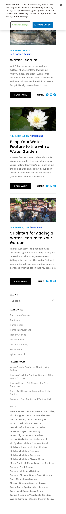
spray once (36, 491)
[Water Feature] (33, 33)
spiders (43, 487)
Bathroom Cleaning (20, 315)
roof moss (16, 479)
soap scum (16, 487)
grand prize (38, 427)
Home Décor (16, 324)
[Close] (61, 5)
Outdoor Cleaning (20, 54)
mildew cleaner (32, 443)
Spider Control (17, 354)
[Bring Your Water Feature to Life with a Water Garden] (33, 119)
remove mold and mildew (24, 471)
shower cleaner (19, 483)
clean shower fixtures (37, 415)
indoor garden (34, 435)
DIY (46, 419)
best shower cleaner (22, 411)
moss (41, 459)
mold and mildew (37, 447)
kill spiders (16, 443)
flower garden (33, 423)
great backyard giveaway (25, 431)
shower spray (37, 483)
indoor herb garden (21, 439)
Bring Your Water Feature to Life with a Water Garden (29, 146)
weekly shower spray (41, 499)
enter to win (17, 423)
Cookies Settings (20, 24)
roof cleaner (44, 475)
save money (30, 479)
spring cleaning (19, 495)
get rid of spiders (20, 427)
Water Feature (23, 60)
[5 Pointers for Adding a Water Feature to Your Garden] (33, 210)
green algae (17, 435)
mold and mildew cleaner (24, 451)
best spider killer (44, 411)
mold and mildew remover (25, 455)
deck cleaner (17, 419)
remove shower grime (23, 475)
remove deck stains (21, 467)
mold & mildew (18, 447)
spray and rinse (19, 491)
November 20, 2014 (20, 50)
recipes (49, 463)
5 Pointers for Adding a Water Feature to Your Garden (31, 238)
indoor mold (41, 439)
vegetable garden (40, 495)
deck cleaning (35, 419)
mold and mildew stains (23, 459)
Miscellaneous (17, 339)
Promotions (16, 349)
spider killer (30, 487)
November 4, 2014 (19, 136)
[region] (33, 15)
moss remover (35, 463)
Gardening (37, 136)
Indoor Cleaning (18, 334)
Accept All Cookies (42, 24)
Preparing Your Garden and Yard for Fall (30, 399)
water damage (18, 499)
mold (45, 443)
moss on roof (18, 463)
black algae (17, 415)
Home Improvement (20, 329)
